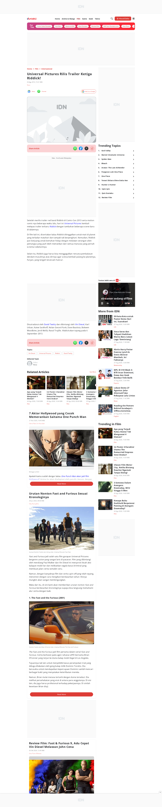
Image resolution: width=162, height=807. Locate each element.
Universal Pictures (72, 223)
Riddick (52, 226)
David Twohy (50, 324)
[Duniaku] (31, 19)
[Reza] (29, 363)
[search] (111, 18)
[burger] (133, 18)
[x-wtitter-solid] (86, 148)
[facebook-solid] (81, 148)
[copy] (92, 148)
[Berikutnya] (96, 385)
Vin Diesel (79, 324)
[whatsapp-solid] (75, 148)
